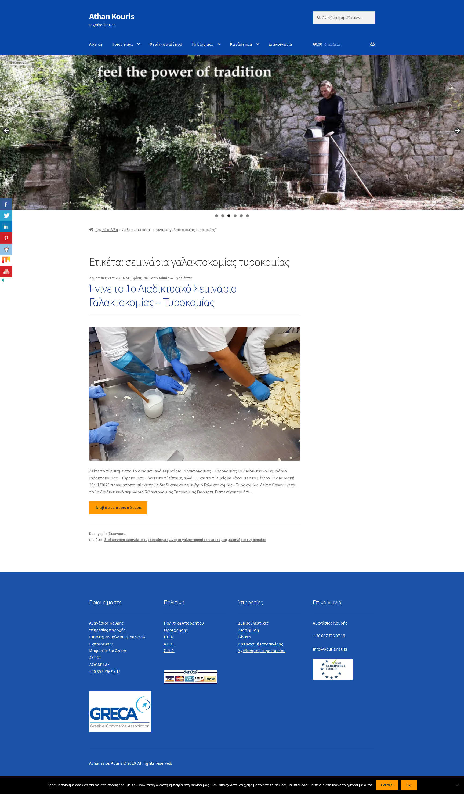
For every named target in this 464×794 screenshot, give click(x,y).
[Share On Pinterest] (6, 238)
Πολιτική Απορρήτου (184, 623)
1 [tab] (216, 215)
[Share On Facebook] (6, 204)
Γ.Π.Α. (169, 637)
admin (164, 278)
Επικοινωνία (280, 44)
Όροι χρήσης (176, 630)
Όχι (409, 785)
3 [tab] (228, 215)
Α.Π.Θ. (169, 644)
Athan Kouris (111, 16)
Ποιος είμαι (122, 44)
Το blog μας (202, 44)
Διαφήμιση (248, 630)
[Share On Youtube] (6, 271)
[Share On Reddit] (6, 249)
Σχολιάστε (183, 278)
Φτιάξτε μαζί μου (165, 44)
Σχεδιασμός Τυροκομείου (261, 650)
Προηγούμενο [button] (7, 131)
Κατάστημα (241, 44)
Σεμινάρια (116, 533)
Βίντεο (244, 637)
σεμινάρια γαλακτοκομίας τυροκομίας (196, 539)
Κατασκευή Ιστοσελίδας (260, 644)
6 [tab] (247, 215)
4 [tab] (235, 215)
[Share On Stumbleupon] (6, 260)
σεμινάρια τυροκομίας (247, 539)
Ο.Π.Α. (169, 650)
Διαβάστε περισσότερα (118, 507)
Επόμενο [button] (457, 131)
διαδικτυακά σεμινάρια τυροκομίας (133, 539)
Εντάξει (387, 785)
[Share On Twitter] (6, 215)
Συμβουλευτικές (253, 623)
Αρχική (95, 44)
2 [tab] (222, 215)
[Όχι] (457, 785)
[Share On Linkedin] (6, 226)
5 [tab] (241, 215)
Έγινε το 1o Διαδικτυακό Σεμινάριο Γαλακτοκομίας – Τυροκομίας (163, 295)
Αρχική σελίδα (107, 229)
